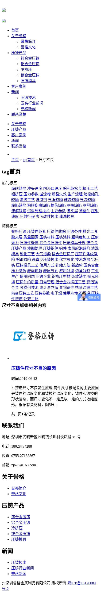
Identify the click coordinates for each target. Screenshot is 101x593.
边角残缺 (82, 271)
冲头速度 (34, 188)
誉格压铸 (18, 232)
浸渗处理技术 (38, 211)
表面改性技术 (47, 217)
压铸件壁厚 (29, 243)
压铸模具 (28, 81)
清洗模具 (66, 217)
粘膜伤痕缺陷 (38, 205)
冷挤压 (26, 70)
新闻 (15, 92)
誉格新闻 (28, 109)
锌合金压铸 (30, 58)
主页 (15, 160)
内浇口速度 (52, 188)
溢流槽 (45, 194)
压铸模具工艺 (27, 265)
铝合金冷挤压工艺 (70, 282)
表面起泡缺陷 (79, 248)
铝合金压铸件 (50, 243)
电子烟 (56, 293)
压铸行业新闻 (32, 103)
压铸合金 (91, 265)
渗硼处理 (34, 248)
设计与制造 (48, 288)
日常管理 (46, 282)
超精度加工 (80, 237)
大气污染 (43, 254)
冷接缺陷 (74, 205)
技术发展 (82, 260)
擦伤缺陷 (58, 205)
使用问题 (27, 276)
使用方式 (46, 265)
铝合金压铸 (30, 64)
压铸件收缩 (56, 232)
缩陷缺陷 (18, 205)
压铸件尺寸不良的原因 (33, 368)
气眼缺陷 (55, 200)
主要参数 (58, 211)
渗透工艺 (27, 200)
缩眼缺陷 (18, 188)
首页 (15, 30)
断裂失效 (59, 194)
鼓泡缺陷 (71, 200)
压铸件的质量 (27, 282)
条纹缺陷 (78, 276)
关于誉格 (18, 36)
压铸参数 (42, 293)
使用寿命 (70, 293)
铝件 (63, 248)
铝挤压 (17, 194)
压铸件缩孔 (36, 232)
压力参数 (31, 194)
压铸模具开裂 (74, 243)
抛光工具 (90, 232)
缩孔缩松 (70, 188)
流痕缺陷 (18, 211)
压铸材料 (46, 237)
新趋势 (77, 265)
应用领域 (66, 271)
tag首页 (29, 160)
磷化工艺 (27, 254)
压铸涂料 (62, 237)
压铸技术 (28, 98)
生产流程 (75, 194)
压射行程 (27, 217)
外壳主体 (31, 299)
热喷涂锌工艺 (86, 288)
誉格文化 (28, 47)
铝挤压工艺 (88, 188)
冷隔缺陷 (90, 205)
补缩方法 (62, 265)
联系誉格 (18, 114)
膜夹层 (72, 211)
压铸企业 (43, 276)
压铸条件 (74, 232)
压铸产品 (18, 53)
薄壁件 (84, 211)
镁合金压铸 (30, 75)
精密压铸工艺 (22, 293)
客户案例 (18, 86)
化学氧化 (66, 260)
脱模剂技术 (29, 288)
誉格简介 (28, 41)
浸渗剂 (41, 200)
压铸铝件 (50, 248)
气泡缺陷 (87, 200)
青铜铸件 (66, 288)
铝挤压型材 (61, 276)
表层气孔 (50, 271)
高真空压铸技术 (45, 260)
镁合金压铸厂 (63, 254)
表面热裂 (34, 271)
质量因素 (31, 237)
